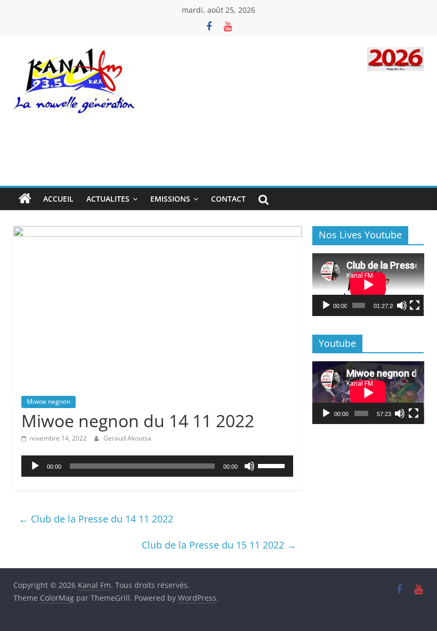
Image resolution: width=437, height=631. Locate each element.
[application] (157, 466)
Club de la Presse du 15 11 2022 (219, 544)
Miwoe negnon (48, 401)
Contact (228, 199)
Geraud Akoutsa (127, 438)
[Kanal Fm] (25, 199)
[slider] (273, 465)
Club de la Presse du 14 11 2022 (96, 518)
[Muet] (249, 466)
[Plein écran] (414, 305)
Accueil (58, 199)
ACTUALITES (108, 199)
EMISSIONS (170, 199)
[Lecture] (35, 466)
